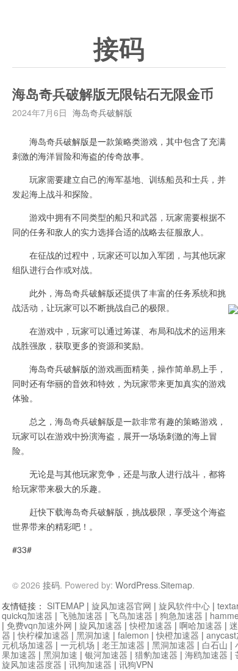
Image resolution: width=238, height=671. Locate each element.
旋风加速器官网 (121, 606)
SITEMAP (65, 606)
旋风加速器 (100, 625)
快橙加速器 (150, 625)
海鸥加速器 (206, 654)
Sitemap (176, 585)
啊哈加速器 (200, 625)
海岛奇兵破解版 (102, 112)
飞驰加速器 (81, 615)
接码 (119, 49)
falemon (133, 635)
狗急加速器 (181, 615)
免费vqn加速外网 (39, 625)
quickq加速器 (27, 615)
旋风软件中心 (184, 606)
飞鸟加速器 (131, 615)
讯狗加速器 (90, 664)
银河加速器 (106, 654)
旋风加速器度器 (32, 664)
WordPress (136, 585)
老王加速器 (123, 645)
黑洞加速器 (173, 645)
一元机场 (77, 645)
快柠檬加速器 (43, 635)
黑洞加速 (93, 635)
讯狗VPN (136, 664)
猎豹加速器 (156, 654)
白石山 (215, 645)
